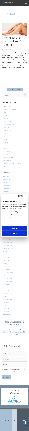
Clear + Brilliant (7, 106)
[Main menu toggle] (26, 3)
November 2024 (8, 189)
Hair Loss (5, 118)
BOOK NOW (5, 420)
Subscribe (6, 377)
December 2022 (8, 242)
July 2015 (5, 305)
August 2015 (6, 302)
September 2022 (8, 248)
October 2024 (7, 192)
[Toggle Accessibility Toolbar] (25, 423)
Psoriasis (5, 139)
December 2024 (8, 186)
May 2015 (6, 308)
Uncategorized (7, 160)
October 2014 (7, 314)
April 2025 (6, 177)
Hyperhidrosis (7, 121)
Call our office (7, 332)
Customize (14, 233)
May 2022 (6, 260)
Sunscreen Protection (9, 157)
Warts (4, 166)
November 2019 (7, 281)
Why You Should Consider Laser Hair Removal (13, 41)
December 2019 (7, 278)
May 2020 (6, 275)
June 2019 (6, 290)
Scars (4, 145)
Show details (20, 222)
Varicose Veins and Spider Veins (12, 163)
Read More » (5, 74)
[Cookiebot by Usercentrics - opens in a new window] (17, 196)
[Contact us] (14, 420)
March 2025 (6, 180)
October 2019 (7, 284)
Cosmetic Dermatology (9, 109)
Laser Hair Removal (7, 49)
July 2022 (5, 254)
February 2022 (7, 263)
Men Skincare (7, 130)
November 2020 (8, 272)
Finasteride (6, 115)
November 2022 (8, 245)
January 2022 (6, 266)
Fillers (4, 112)
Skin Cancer (6, 151)
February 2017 (7, 296)
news (4, 136)
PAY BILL (23, 420)
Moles (5, 133)
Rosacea (5, 142)
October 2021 (7, 269)
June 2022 (6, 257)
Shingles (5, 148)
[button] (15, 89)
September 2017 (8, 293)
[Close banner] (26, 195)
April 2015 (6, 311)
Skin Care (5, 154)
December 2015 (7, 299)
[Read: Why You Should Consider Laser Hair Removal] (14, 29)
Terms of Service (9, 371)
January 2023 (6, 239)
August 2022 (6, 251)
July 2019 (5, 287)
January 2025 (6, 183)
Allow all (14, 228)
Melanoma (6, 127)
